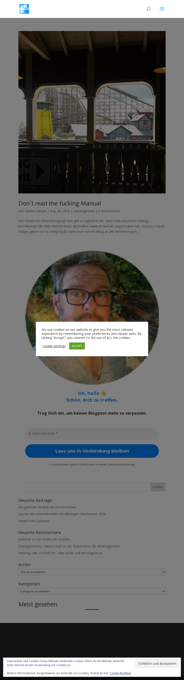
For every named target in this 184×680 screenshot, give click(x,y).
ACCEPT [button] (77, 346)
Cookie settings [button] (54, 346)
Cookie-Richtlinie (120, 673)
